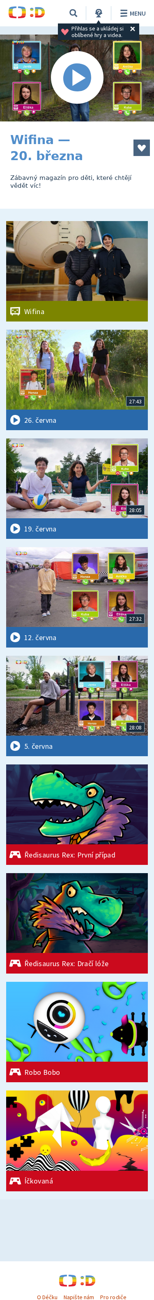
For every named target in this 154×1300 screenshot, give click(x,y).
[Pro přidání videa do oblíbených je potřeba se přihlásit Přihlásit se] (141, 148)
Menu (138, 13)
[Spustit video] (77, 78)
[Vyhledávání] (73, 13)
